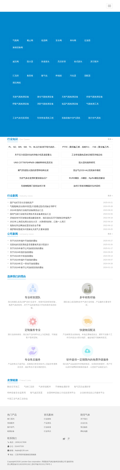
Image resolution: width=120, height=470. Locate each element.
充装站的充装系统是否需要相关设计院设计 (29, 244)
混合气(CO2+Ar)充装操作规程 (87, 170)
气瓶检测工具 (92, 104)
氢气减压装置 (36, 392)
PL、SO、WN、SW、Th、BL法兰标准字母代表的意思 (33, 147)
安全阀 (59, 40)
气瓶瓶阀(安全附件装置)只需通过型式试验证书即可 (33, 206)
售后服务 (84, 427)
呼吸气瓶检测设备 (21, 104)
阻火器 (30, 61)
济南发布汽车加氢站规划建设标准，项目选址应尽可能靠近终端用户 (40, 218)
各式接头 (78, 61)
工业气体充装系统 (21, 118)
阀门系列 (10, 419)
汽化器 (73, 75)
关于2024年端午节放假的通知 (23, 260)
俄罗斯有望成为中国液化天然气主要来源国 (29, 229)
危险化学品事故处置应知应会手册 (25, 225)
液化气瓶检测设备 (45, 97)
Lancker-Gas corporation (31, 462)
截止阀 (30, 40)
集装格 (30, 75)
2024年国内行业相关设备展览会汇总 (26, 210)
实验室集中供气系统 (71, 118)
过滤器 (87, 40)
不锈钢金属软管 (62, 386)
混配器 (87, 75)
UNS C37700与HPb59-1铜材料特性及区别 (33, 162)
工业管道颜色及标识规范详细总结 (87, 155)
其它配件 (94, 61)
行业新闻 (47, 419)
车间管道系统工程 (45, 118)
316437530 (19, 446)
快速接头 (45, 61)
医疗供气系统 (94, 118)
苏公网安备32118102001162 (18, 464)
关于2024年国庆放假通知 (21, 252)
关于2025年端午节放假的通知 (23, 241)
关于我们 (84, 419)
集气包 (44, 75)
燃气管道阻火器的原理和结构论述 (33, 170)
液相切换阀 (18, 47)
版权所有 (70, 462)
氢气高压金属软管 (82, 386)
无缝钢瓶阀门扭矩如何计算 (33, 186)
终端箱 (59, 75)
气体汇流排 (29, 386)
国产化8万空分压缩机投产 (22, 202)
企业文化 (84, 423)
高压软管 (62, 61)
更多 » (110, 139)
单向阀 (73, 40)
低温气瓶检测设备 (70, 104)
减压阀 (16, 61)
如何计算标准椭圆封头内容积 (87, 186)
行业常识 (47, 431)
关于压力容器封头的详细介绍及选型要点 (33, 155)
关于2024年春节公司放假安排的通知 (26, 267)
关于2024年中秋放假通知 (21, 256)
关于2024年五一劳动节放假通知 (24, 263)
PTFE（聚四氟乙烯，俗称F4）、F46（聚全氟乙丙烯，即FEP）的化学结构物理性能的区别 (86, 147)
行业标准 (47, 427)
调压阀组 (17, 82)
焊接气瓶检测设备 (94, 97)
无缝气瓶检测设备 (21, 97)
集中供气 (10, 427)
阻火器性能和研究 (87, 162)
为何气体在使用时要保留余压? (33, 178)
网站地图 (84, 431)
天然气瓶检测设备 (70, 97)
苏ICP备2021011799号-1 (42, 464)
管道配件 (10, 423)
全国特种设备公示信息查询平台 (61, 392)
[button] (109, 5)
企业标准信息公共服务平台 (92, 392)
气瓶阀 (16, 40)
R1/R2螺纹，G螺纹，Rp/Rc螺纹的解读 (87, 178)
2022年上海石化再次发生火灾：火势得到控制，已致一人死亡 (38, 221)
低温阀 (44, 40)
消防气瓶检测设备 (45, 104)
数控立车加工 (13, 386)
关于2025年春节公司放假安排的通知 (26, 248)
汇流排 (16, 75)
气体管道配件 (45, 386)
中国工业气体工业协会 (17, 398)
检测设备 (10, 431)
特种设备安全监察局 (16, 392)
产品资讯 (47, 423)
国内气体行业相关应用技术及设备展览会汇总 (30, 214)
